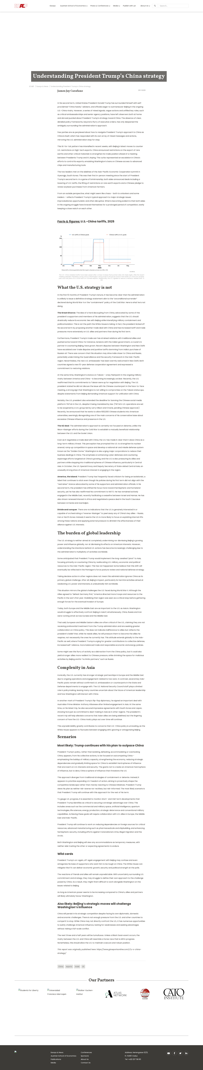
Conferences (86, 1052)
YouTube (168, 1053)
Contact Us (85, 1063)
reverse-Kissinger (92, 513)
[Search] (155, 6)
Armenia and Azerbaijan (77, 503)
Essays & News (57, 1052)
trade (77, 966)
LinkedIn (186, 1053)
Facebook (174, 1053)
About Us (144, 6)
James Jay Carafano (70, 91)
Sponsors (85, 1056)
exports (69, 966)
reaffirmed (85, 491)
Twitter (180, 1053)
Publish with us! (129, 6)
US (83, 966)
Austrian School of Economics (73, 6)
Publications (56, 1059)
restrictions (114, 150)
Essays (53, 6)
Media (115, 6)
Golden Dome (77, 451)
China (60, 966)
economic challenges (71, 917)
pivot (131, 558)
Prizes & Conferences (99, 6)
